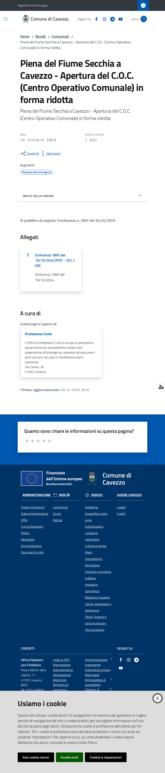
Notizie (57, 520)
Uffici (24, 520)
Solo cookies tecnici (36, 757)
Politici (25, 533)
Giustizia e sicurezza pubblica (98, 575)
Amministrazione (37, 495)
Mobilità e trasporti (97, 597)
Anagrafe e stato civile (96, 516)
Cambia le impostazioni (106, 757)
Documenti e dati (32, 552)
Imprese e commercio (92, 587)
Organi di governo (32, 507)
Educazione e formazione (93, 562)
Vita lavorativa (94, 629)
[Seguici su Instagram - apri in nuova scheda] (103, 18)
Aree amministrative (34, 513)
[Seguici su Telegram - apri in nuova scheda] (111, 18)
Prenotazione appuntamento (63, 667)
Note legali (92, 674)
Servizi (97, 495)
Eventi (121, 513)
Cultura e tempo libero (95, 549)
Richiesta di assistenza (60, 687)
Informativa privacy (98, 669)
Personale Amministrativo (31, 542)
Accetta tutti (69, 757)
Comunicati (60, 36)
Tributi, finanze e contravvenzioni (95, 620)
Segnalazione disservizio (62, 677)
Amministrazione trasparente (96, 662)
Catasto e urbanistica (92, 536)
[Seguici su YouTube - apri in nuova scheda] (119, 18)
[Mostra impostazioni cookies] (161, 386)
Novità (40, 36)
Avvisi (57, 513)
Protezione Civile (38, 334)
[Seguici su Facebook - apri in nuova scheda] (95, 18)
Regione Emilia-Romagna (32, 5)
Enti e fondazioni (32, 526)
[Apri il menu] (5, 19)
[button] (143, 19)
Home (24, 36)
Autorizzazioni (94, 526)
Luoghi (121, 507)
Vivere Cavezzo (129, 495)
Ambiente (91, 507)
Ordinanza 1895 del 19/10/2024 (55, 260)
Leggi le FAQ (61, 659)
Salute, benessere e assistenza (98, 607)
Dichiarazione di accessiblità (95, 682)
